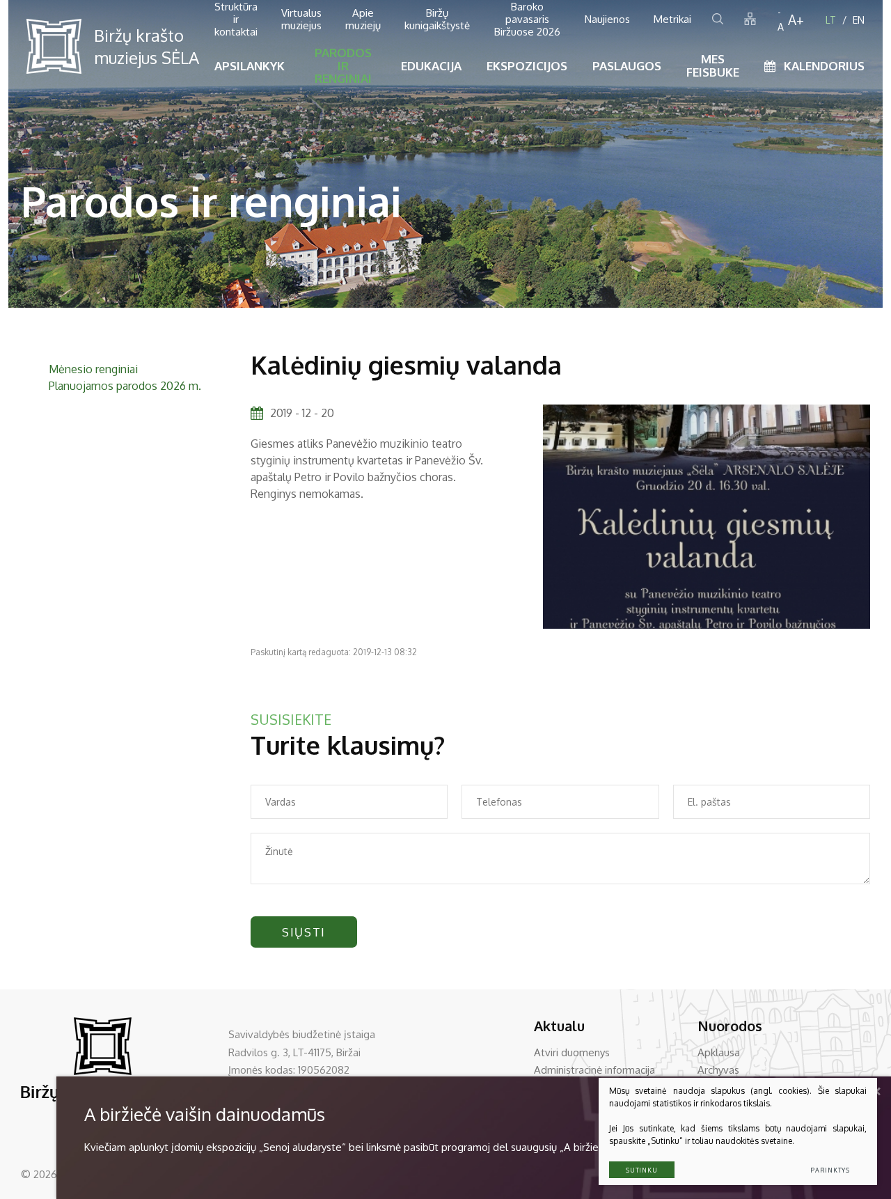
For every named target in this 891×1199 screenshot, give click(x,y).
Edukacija (431, 65)
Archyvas (718, 1069)
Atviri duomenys (572, 1052)
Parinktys (830, 1170)
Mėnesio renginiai (93, 369)
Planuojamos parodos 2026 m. (125, 386)
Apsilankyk (249, 65)
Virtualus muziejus (301, 19)
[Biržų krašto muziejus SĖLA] (53, 46)
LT (831, 20)
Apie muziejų (363, 19)
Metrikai (672, 19)
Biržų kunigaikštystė (437, 19)
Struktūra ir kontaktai (236, 19)
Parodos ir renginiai (343, 65)
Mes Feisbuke (712, 65)
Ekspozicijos (527, 65)
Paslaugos (626, 65)
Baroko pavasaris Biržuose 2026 (527, 19)
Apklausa (718, 1052)
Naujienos (607, 19)
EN (859, 20)
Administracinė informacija (594, 1069)
